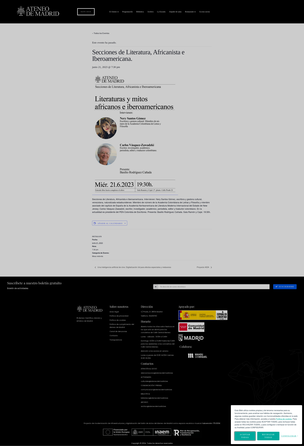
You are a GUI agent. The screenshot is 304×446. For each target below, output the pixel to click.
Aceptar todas (245, 436)
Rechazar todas (268, 436)
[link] (284, 419)
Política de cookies (284, 419)
